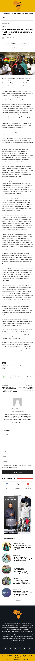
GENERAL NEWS (16, 566)
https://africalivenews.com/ (17, 411)
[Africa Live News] (3, 38)
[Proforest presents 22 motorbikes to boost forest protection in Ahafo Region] (6, 581)
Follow (17, 482)
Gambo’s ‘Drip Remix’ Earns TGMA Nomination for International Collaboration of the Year (9, 389)
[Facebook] (12, 422)
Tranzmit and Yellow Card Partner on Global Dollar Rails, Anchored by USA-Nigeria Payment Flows (22, 593)
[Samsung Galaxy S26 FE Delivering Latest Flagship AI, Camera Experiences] (6, 558)
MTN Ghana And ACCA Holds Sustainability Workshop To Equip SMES (22, 547)
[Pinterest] (20, 648)
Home (3, 23)
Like (7, 482)
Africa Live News (11, 37)
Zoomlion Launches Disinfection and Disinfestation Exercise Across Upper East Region (21, 570)
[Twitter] (22, 422)
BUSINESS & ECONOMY (18, 543)
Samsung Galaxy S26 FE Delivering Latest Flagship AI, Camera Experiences (22, 559)
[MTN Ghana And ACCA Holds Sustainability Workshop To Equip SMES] (6, 546)
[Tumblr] (24, 648)
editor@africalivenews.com (20, 644)
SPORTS (8, 23)
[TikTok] (19, 422)
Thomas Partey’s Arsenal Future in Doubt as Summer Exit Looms (25, 389)
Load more (17, 600)
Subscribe (28, 482)
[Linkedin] (15, 648)
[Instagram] (16, 422)
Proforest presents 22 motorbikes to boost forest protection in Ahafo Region (22, 582)
